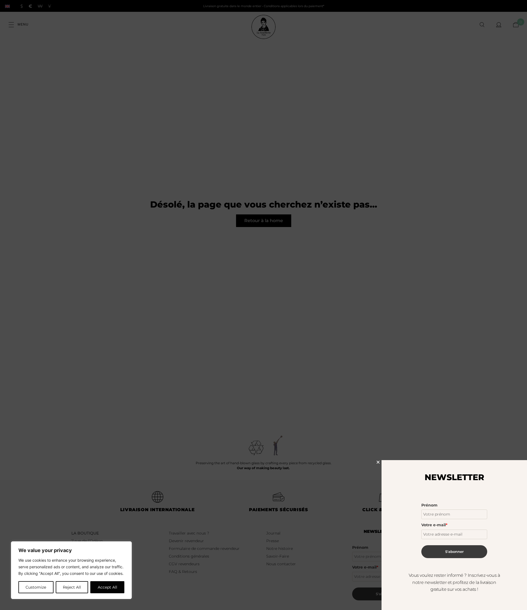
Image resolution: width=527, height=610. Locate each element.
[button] (378, 462)
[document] (263, 305)
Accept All (107, 587)
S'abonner (454, 551)
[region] (71, 570)
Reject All (72, 587)
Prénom (429, 505)
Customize (36, 587)
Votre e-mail (434, 524)
